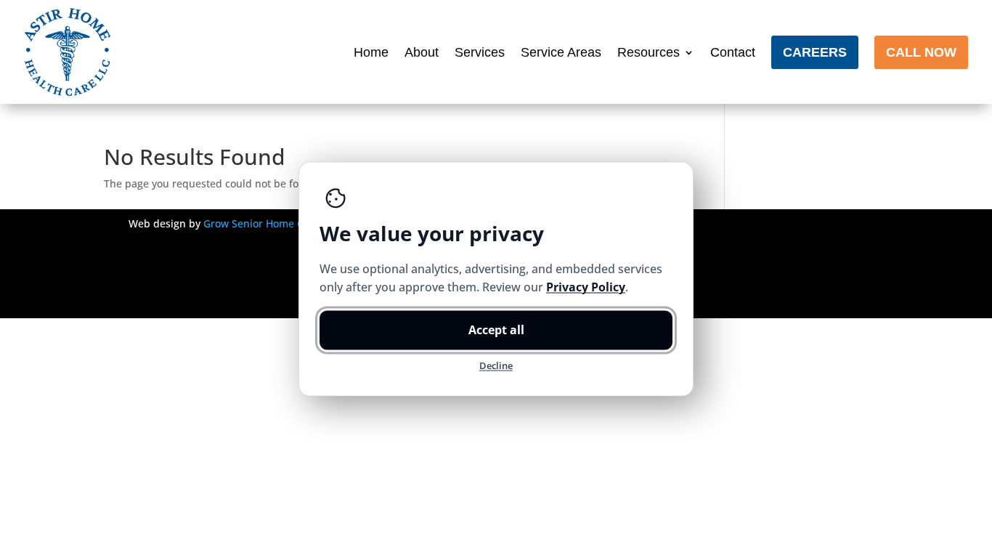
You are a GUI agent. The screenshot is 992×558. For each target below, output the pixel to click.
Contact (732, 52)
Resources (648, 52)
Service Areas (561, 52)
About (421, 52)
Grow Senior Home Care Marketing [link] (288, 223)
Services (480, 52)
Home (371, 52)
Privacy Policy (585, 287)
